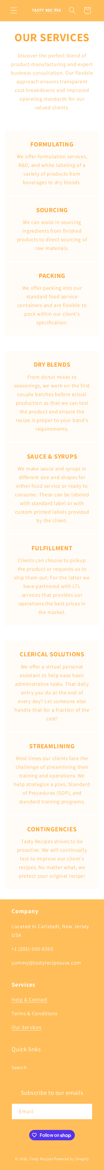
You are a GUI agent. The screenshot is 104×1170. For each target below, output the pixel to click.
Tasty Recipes (41, 1158)
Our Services (26, 1027)
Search (19, 1067)
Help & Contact (29, 999)
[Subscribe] (84, 1111)
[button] (14, 10)
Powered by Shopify (71, 1158)
